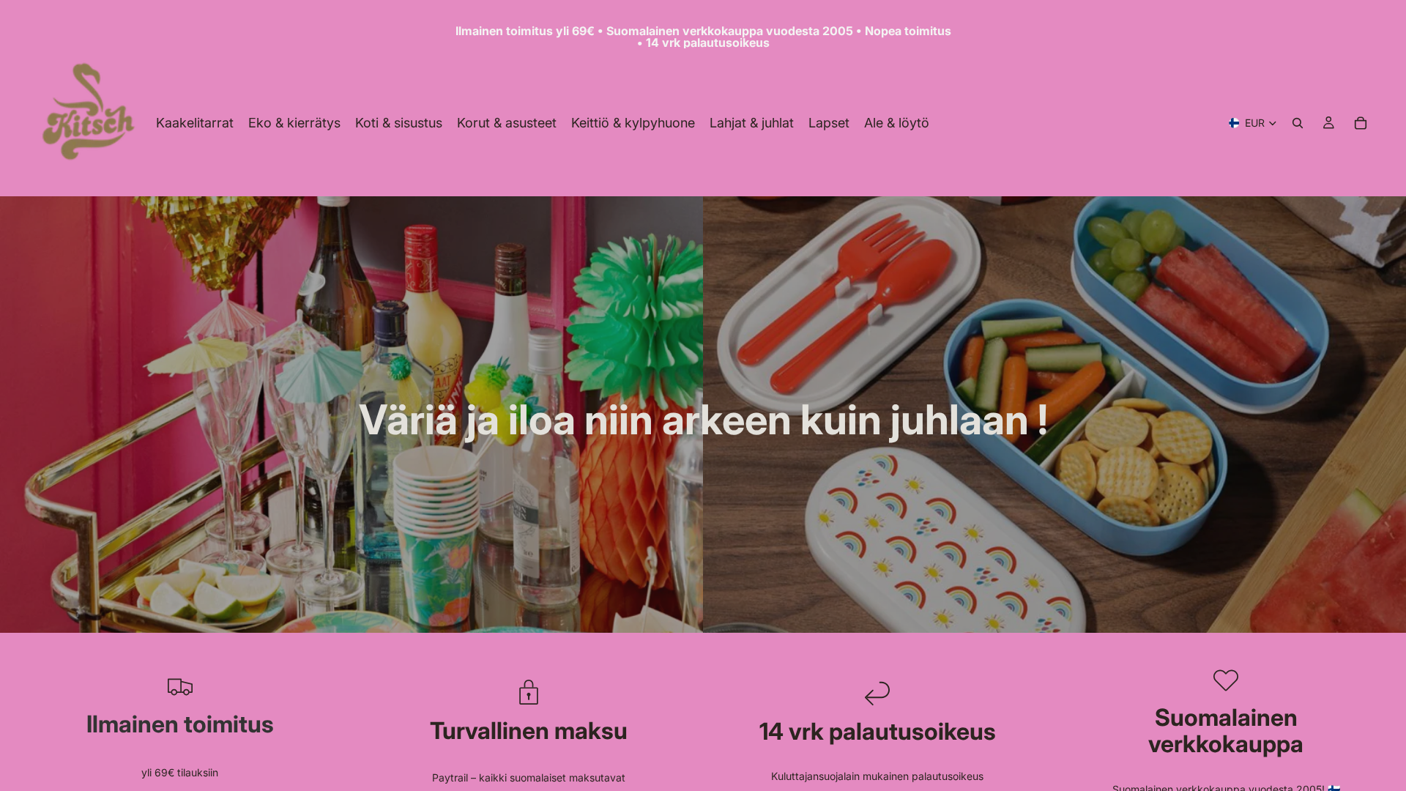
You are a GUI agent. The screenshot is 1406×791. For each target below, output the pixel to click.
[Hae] (1298, 123)
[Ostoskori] (1360, 123)
